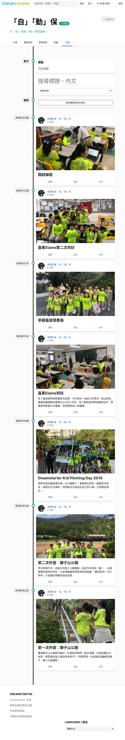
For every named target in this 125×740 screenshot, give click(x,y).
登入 (90, 3)
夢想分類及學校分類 (21, 705)
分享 (100, 181)
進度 (67, 42)
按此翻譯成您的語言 (75, 102)
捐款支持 (28, 42)
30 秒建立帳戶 (104, 3)
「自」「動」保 (64, 118)
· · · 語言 (119, 3)
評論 (56, 42)
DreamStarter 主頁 (20, 699)
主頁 (15, 42)
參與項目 (43, 42)
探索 (82, 3)
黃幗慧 (50, 118)
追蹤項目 (108, 19)
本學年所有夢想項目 (21, 716)
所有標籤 (43, 68)
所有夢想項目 (17, 710)
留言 (75, 181)
